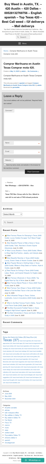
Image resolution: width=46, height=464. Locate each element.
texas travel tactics (19, 377)
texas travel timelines (25, 380)
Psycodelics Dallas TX (12, 435)
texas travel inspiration (23, 359)
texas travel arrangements (34, 343)
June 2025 (8, 393)
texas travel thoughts (10, 380)
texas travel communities (14, 354)
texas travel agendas (26, 341)
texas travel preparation (32, 367)
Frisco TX (8, 422)
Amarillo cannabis (11, 407)
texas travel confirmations (31, 354)
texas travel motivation (10, 364)
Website (8, 160)
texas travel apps (19, 343)
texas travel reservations (20, 372)
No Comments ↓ (33, 71)
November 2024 (10, 398)
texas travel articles (9, 346)
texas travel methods (34, 362)
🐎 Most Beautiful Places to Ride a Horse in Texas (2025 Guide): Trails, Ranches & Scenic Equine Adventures (22, 245)
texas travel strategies (28, 375)
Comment (9, 110)
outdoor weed (9, 432)
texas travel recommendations (23, 369)
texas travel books (17, 348)
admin (23, 71)
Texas (11, 339)
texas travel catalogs (22, 351)
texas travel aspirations (24, 346)
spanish (22, 83)
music (7, 427)
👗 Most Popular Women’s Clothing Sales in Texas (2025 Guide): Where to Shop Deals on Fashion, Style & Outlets (24, 265)
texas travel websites (13, 382)
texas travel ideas (9, 359)
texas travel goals (20, 356)
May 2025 (8, 396)
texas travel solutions (13, 375)
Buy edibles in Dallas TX (13, 415)
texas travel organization (27, 364)
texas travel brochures (31, 348)
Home (6, 51)
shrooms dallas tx (11, 437)
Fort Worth (8, 420)
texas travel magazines (19, 362)
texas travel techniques (34, 377)
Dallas (22, 337)
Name (7, 143)
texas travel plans (17, 367)
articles (7, 410)
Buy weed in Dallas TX (12, 417)
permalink (16, 87)
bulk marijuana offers (12, 412)
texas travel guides (33, 356)
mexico (7, 425)
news (6, 430)
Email (7, 151)
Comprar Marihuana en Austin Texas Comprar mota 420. (21, 84)
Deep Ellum (31, 337)
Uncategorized (10, 442)
